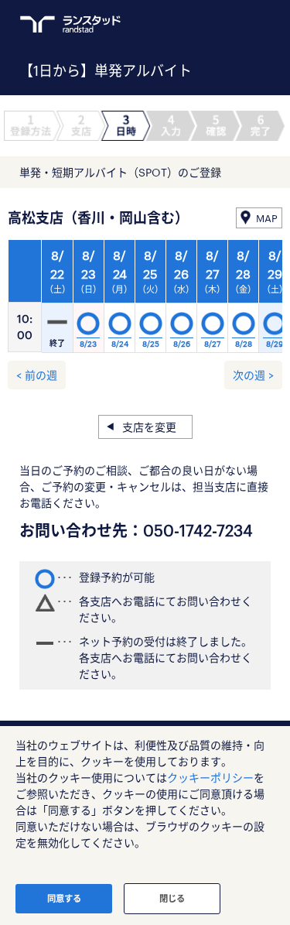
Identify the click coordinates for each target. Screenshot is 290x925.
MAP (267, 218)
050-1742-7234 (198, 530)
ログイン (233, 24)
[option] (150, 300)
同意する (64, 898)
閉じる (172, 898)
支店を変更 (149, 426)
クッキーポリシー (210, 777)
